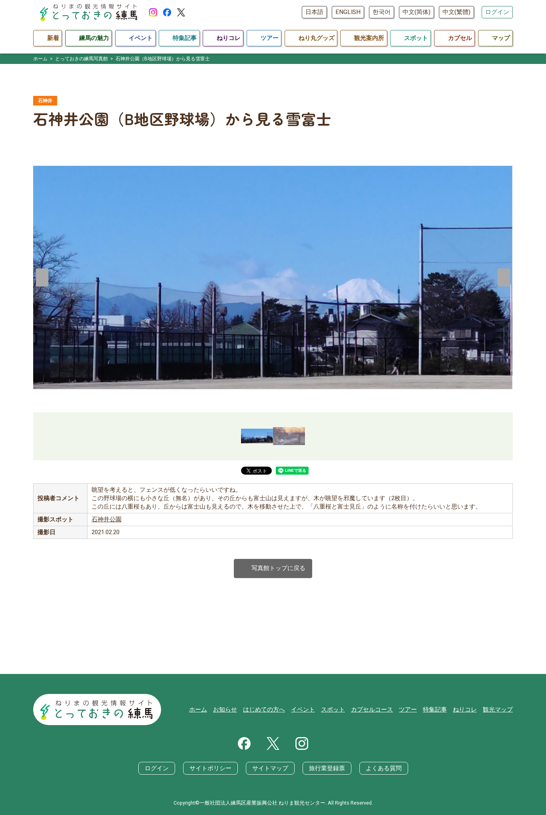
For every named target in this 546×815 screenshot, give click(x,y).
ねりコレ (465, 709)
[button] (42, 277)
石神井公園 (107, 519)
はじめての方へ (264, 709)
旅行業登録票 (327, 768)
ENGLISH (348, 12)
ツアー (408, 709)
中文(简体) (416, 12)
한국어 (382, 12)
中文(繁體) (456, 12)
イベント (303, 709)
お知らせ (225, 709)
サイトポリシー (210, 768)
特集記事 (435, 709)
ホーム (198, 709)
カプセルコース (372, 709)
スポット (333, 709)
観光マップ (498, 709)
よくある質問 (384, 768)
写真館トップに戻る (273, 568)
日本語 (314, 12)
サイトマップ (270, 768)
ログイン (497, 12)
